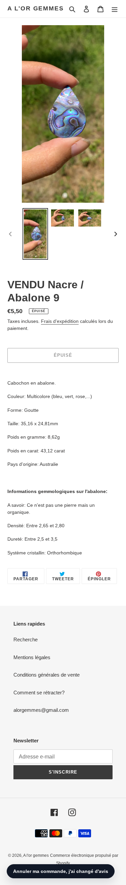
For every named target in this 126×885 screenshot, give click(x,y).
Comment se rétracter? (39, 692)
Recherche (25, 639)
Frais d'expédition (60, 321)
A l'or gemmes (35, 8)
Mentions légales (31, 657)
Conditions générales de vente (46, 675)
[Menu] (115, 9)
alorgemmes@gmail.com (41, 710)
